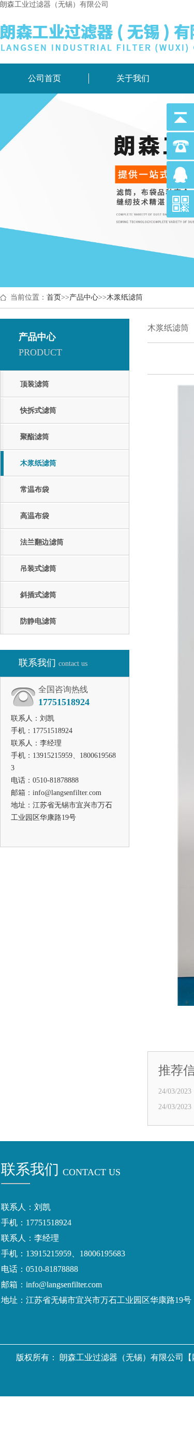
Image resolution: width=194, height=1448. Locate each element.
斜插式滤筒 (38, 595)
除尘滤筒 (77, 1409)
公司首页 (44, 78)
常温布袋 (34, 489)
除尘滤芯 (116, 1409)
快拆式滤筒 (38, 410)
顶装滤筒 (34, 384)
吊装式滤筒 (38, 568)
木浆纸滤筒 (125, 297)
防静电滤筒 (38, 621)
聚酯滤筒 (34, 437)
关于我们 (133, 78)
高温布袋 (34, 516)
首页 (54, 297)
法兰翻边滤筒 (42, 542)
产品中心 (83, 297)
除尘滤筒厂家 (164, 1409)
